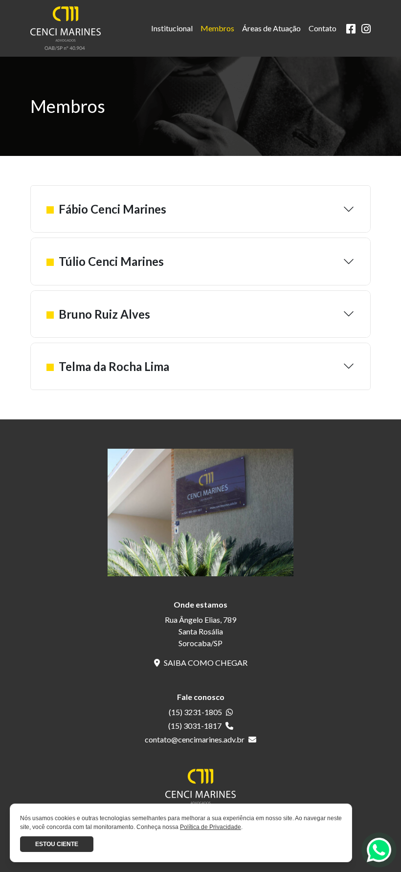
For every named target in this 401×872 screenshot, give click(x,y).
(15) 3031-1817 (195, 725)
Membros (217, 28)
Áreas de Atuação (271, 28)
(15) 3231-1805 (195, 712)
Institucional (172, 28)
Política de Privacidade (210, 827)
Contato (322, 28)
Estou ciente (56, 844)
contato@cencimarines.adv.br (195, 739)
